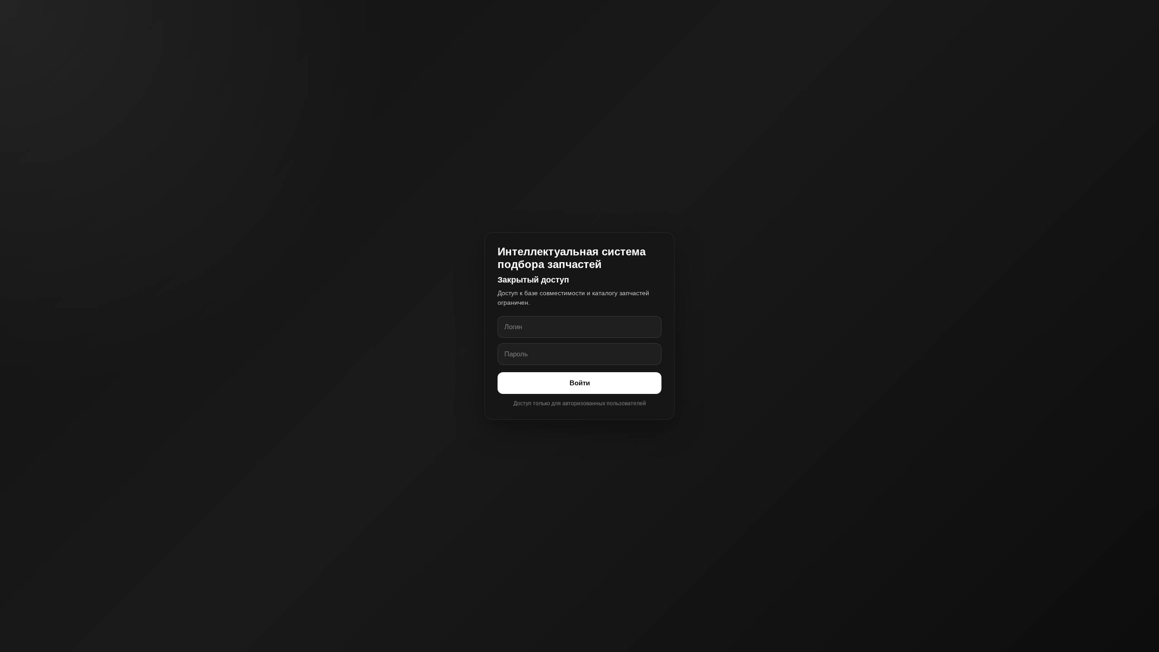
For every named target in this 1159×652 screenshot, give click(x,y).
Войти (580, 383)
